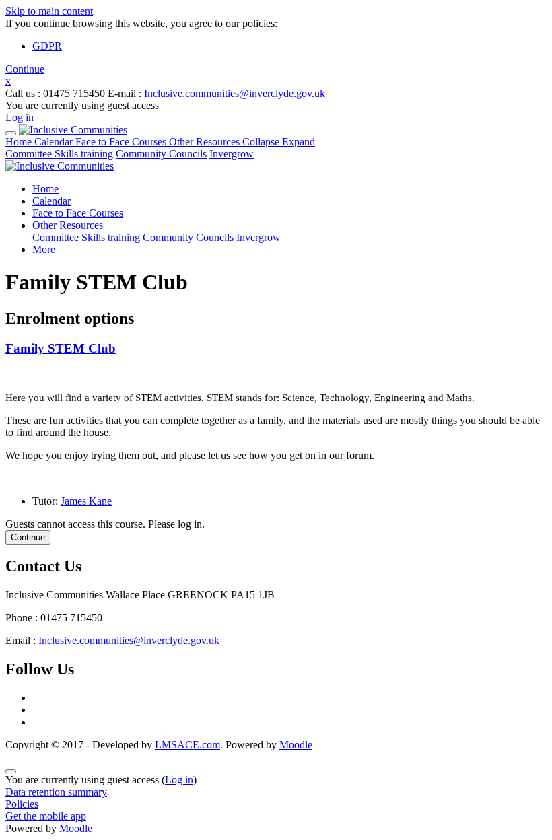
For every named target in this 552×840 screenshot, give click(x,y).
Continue (24, 69)
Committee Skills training (59, 154)
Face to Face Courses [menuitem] (77, 213)
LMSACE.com (187, 744)
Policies (21, 804)
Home (19, 141)
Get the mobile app (45, 816)
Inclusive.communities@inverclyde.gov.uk (234, 93)
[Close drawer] (10, 133)
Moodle (295, 744)
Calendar (54, 141)
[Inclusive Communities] (73, 129)
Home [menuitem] (45, 189)
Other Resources (242, 141)
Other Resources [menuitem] (67, 225)
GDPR (47, 46)
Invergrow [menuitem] (258, 237)
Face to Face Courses (122, 141)
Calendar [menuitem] (51, 201)
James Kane (86, 501)
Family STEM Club (60, 348)
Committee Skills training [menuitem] (87, 237)
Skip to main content (49, 11)
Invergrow (231, 154)
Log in (19, 117)
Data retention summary (56, 792)
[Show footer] (10, 771)
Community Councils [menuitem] (189, 237)
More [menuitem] (43, 249)
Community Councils (161, 154)
